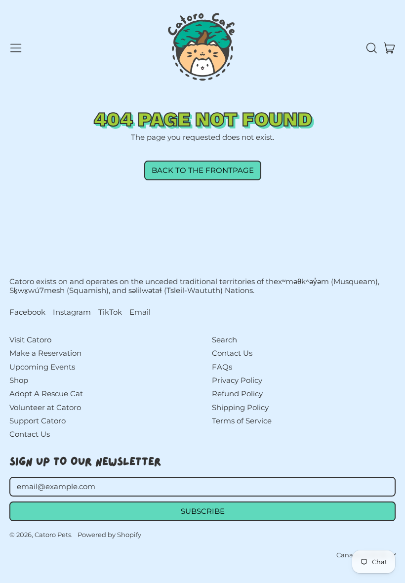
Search (224, 339)
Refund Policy (237, 393)
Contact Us (29, 434)
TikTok (110, 312)
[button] (370, 48)
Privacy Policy (237, 380)
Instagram (72, 312)
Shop (18, 380)
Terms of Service (242, 420)
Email (140, 312)
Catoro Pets (53, 535)
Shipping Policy (240, 407)
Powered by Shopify (109, 535)
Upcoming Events (42, 367)
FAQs (222, 367)
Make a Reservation (45, 353)
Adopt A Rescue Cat (46, 393)
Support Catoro (37, 420)
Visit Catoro (30, 339)
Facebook (27, 312)
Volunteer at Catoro (45, 407)
